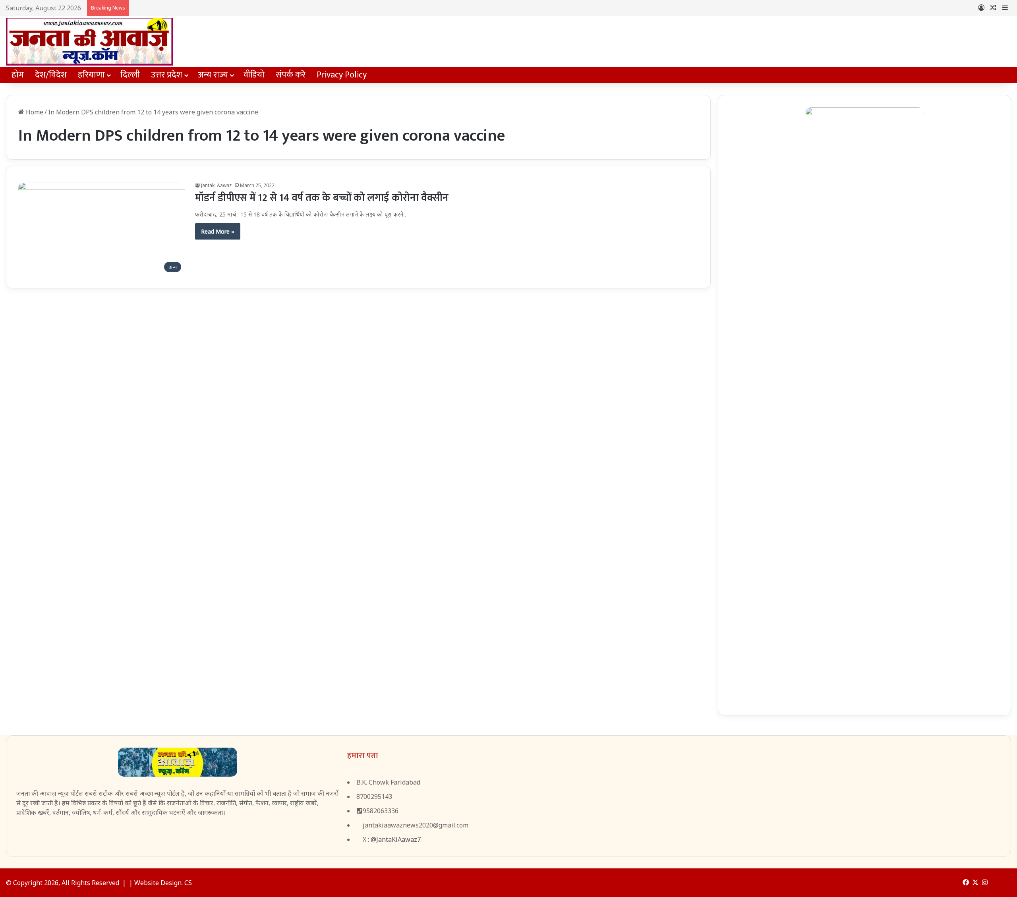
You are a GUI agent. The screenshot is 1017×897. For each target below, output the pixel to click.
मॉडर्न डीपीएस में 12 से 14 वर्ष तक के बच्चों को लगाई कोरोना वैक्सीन (322, 198)
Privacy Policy (342, 75)
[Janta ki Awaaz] (89, 42)
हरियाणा (91, 75)
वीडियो (254, 75)
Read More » (217, 231)
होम (18, 75)
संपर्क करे (290, 75)
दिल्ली (130, 75)
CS (188, 882)
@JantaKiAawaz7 (396, 839)
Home (33, 112)
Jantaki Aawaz (216, 185)
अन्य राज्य (213, 75)
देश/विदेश (51, 75)
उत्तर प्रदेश (166, 75)
